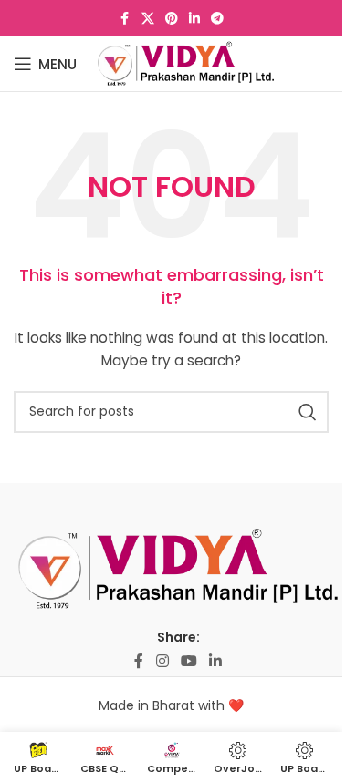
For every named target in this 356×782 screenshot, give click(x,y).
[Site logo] (186, 63)
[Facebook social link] (125, 18)
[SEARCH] (308, 412)
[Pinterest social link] (171, 18)
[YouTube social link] (188, 661)
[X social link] (148, 18)
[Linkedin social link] (194, 18)
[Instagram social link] (162, 661)
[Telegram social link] (217, 18)
